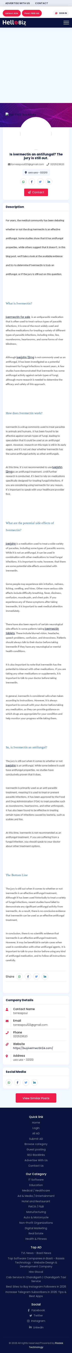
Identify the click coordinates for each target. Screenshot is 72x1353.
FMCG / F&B (36, 1206)
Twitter (38, 1315)
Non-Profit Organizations (36, 1223)
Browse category (36, 1144)
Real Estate (36, 1233)
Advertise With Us (17, 3)
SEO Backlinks (36, 1155)
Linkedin (38, 1327)
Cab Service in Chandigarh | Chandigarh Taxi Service (36, 1279)
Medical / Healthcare (36, 1190)
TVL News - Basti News (36, 1253)
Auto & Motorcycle (36, 1217)
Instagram (37, 1321)
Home (36, 1122)
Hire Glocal (36, 1272)
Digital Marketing (36, 1228)
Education (36, 1185)
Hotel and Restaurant (36, 1201)
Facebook (38, 1310)
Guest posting (36, 1149)
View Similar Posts (36, 1098)
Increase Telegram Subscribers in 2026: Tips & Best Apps (36, 1294)
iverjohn (11, 544)
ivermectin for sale (18, 317)
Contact (41, 3)
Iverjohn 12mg (25, 357)
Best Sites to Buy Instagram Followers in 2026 (36, 1286)
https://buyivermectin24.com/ (33, 1048)
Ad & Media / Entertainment (36, 1196)
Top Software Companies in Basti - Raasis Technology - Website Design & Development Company (36, 1262)
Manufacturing (36, 1212)
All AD (36, 1133)
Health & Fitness (36, 1239)
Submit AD (36, 1139)
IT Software (36, 1180)
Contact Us (36, 1166)
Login (36, 1128)
